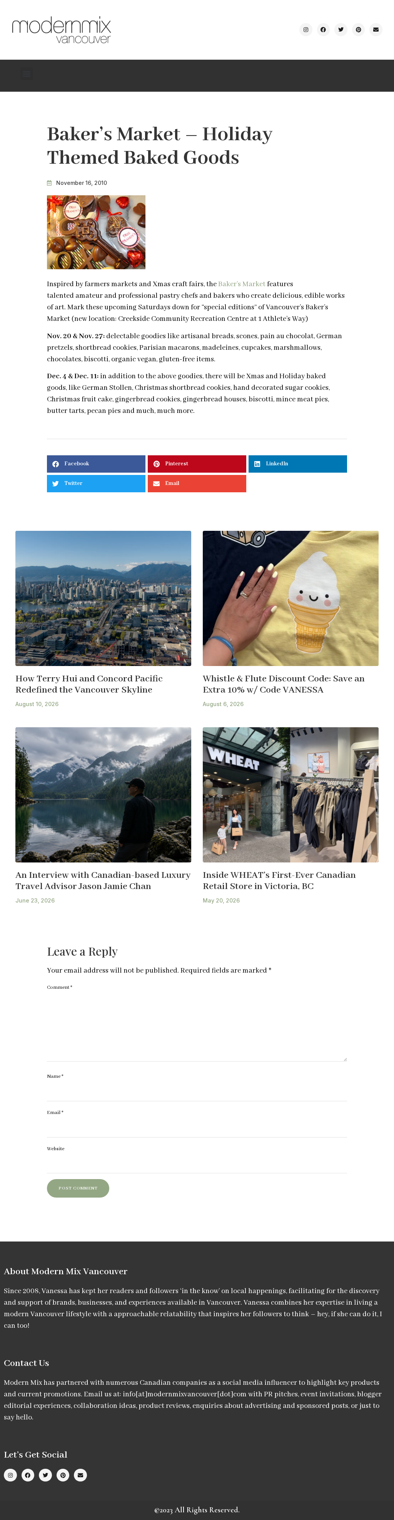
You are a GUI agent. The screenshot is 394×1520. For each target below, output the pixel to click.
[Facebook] (323, 29)
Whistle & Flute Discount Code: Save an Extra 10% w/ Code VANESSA (284, 684)
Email (55, 1112)
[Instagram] (305, 29)
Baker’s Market (242, 284)
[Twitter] (340, 29)
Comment (59, 987)
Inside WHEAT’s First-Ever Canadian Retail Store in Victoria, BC (279, 881)
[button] (26, 73)
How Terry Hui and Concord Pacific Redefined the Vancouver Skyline (89, 684)
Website (55, 1149)
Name (55, 1076)
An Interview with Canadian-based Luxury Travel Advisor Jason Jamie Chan (102, 881)
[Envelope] (375, 29)
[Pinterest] (358, 29)
